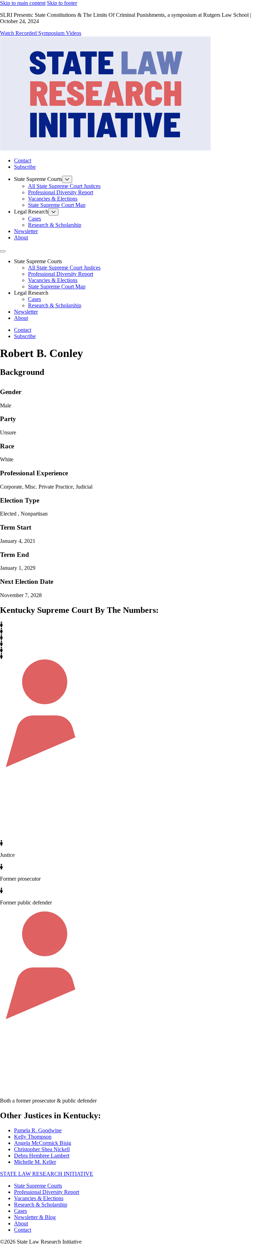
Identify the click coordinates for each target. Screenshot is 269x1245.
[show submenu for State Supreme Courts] (67, 179)
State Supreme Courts (38, 1186)
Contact (22, 160)
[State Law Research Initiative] (105, 149)
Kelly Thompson (32, 1137)
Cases (34, 219)
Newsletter (26, 231)
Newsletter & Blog (35, 1217)
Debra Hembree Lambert (41, 1156)
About (21, 237)
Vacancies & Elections (52, 199)
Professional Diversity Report (60, 192)
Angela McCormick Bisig (42, 1143)
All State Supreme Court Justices (64, 186)
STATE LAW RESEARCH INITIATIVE (46, 1174)
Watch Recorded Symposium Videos (40, 33)
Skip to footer (62, 3)
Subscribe (25, 167)
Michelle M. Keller (35, 1162)
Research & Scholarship (54, 225)
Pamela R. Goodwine (38, 1130)
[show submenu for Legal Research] (53, 212)
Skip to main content (23, 3)
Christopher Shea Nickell (42, 1149)
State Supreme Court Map (56, 205)
